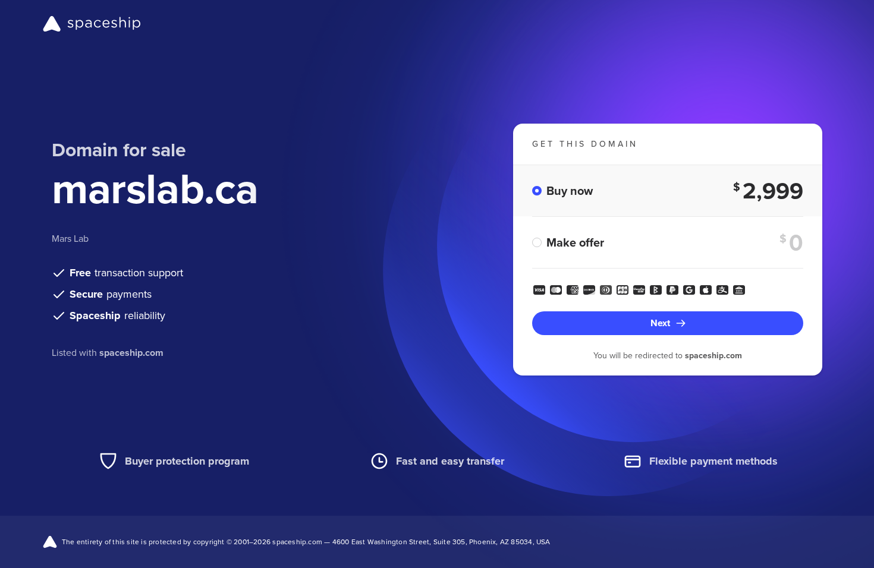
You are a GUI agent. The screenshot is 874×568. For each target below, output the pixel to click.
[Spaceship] (92, 23)
